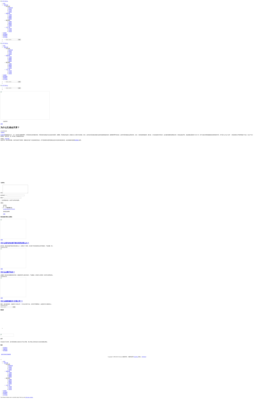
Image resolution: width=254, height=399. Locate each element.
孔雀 (2, 134)
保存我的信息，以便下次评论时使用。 (11, 200)
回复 (4, 214)
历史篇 (10, 31)
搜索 (19, 39)
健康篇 (10, 18)
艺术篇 (10, 30)
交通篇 (10, 21)
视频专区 (5, 349)
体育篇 (10, 25)
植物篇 (10, 17)
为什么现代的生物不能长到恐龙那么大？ (15, 243)
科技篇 (10, 9)
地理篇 (10, 12)
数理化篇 (10, 7)
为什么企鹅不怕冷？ (8, 272)
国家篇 (10, 23)
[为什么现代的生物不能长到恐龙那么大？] (13, 238)
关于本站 (5, 37)
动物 (2, 123)
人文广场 (8, 27)
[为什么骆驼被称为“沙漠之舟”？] (13, 296)
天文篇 (10, 10)
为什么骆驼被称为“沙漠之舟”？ (12, 301)
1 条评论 (2, 132)
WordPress (136, 356)
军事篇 (10, 24)
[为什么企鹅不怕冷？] (13, 267)
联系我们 (5, 35)
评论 (2, 192)
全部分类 (6, 5)
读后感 (4, 32)
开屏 (4, 134)
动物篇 (10, 16)
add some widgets (29, 397)
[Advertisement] (40, 161)
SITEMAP (144, 356)
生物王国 (8, 13)
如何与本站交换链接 (6, 354)
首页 (4, 3)
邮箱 (2, 197)
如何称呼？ (4, 195)
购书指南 (5, 34)
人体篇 (10, 14)
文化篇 (10, 28)
